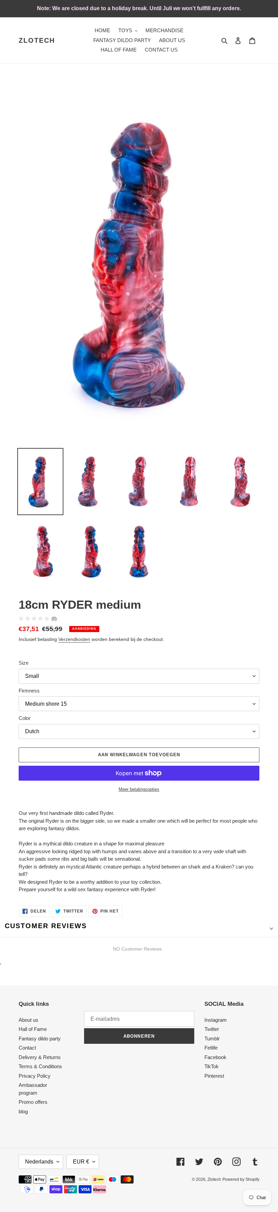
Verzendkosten (74, 639)
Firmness (29, 690)
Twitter (211, 1029)
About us (28, 1020)
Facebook (215, 1057)
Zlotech (37, 40)
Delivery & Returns (40, 1057)
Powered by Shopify (240, 1179)
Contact (27, 1048)
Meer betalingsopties (139, 789)
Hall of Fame (33, 1029)
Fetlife (211, 1048)
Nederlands (39, 1162)
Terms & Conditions (40, 1066)
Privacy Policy (35, 1076)
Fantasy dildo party (40, 1038)
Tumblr (212, 1038)
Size (23, 663)
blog (23, 1111)
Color (25, 718)
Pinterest (214, 1076)
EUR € (81, 1162)
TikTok (211, 1066)
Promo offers (33, 1102)
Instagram (215, 1020)
